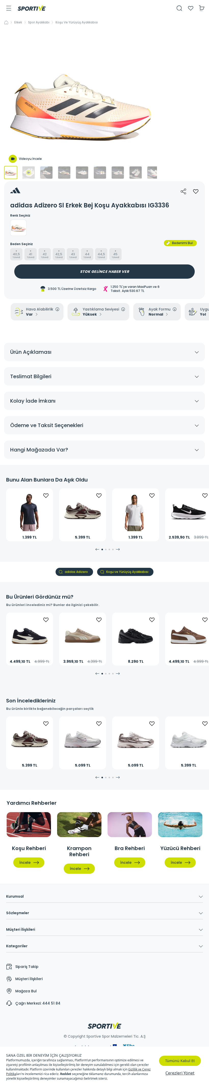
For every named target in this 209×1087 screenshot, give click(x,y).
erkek (18, 22)
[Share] (183, 191)
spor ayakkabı (38, 22)
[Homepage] (31, 8)
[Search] (179, 8)
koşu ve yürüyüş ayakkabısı (77, 22)
